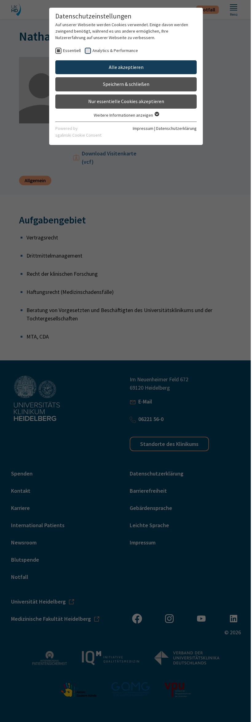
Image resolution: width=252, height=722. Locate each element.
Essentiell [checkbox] (72, 50)
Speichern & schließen (126, 84)
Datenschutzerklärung (176, 128)
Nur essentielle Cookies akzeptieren (126, 101)
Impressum (143, 128)
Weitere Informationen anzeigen (124, 115)
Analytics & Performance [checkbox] (115, 50)
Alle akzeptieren (126, 67)
